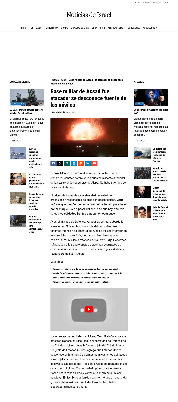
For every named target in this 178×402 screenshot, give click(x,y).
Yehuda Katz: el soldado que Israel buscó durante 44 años (160, 213)
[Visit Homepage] (89, 14)
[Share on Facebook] (53, 163)
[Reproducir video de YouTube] (89, 309)
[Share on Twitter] (60, 163)
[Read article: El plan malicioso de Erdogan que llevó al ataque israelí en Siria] (142, 192)
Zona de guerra (80, 27)
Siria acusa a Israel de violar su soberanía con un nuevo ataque (80, 282)
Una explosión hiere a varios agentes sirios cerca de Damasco (80, 277)
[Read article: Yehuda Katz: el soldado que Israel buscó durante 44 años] (142, 212)
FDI (31, 27)
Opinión (140, 103)
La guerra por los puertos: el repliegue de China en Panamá (160, 154)
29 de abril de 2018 (59, 112)
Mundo (64, 27)
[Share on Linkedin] (88, 163)
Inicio (24, 27)
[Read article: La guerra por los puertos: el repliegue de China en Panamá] (142, 153)
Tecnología (133, 27)
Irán (102, 27)
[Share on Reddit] (81, 163)
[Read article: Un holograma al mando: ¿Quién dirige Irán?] (151, 97)
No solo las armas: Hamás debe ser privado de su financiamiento (160, 174)
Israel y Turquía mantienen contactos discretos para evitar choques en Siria (87, 273)
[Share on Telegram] (74, 163)
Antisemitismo (115, 27)
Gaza (38, 27)
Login (138, 2)
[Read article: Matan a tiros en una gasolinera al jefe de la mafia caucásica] (18, 179)
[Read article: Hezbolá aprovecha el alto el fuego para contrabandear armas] (18, 221)
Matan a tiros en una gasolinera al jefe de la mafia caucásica (36, 180)
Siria (94, 27)
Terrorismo (51, 27)
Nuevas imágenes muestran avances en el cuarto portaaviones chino (35, 158)
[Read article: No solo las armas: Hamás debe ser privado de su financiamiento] (142, 173)
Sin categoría (19, 103)
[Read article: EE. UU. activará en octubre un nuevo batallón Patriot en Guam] (27, 97)
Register (147, 2)
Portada (54, 79)
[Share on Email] (94, 163)
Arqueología (150, 27)
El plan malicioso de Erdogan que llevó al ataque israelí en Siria (160, 193)
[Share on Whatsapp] (67, 163)
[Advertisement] (89, 55)
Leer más (17, 141)
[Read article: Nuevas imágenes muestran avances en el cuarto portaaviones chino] (18, 153)
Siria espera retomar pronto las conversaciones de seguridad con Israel (85, 269)
